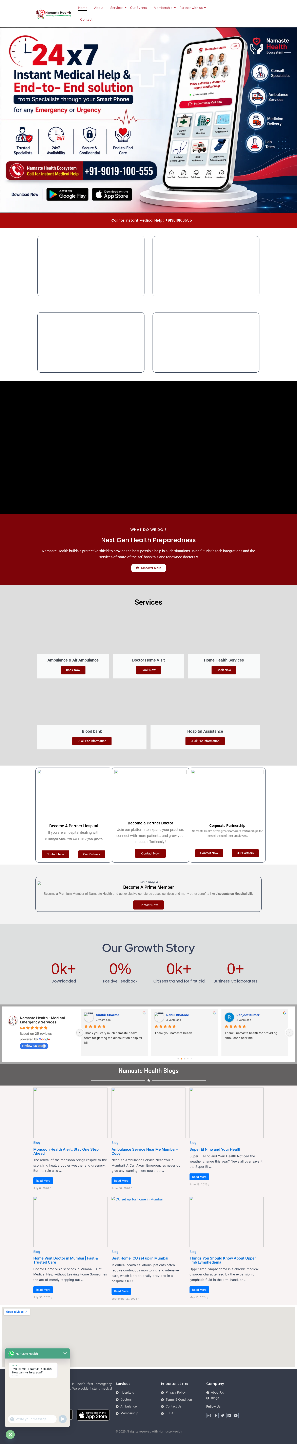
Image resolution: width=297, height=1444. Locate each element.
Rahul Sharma (177, 1015)
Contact (86, 19)
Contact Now (150, 853)
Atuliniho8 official (110, 1015)
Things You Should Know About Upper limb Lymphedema (223, 1260)
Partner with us (191, 8)
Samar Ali (244, 1015)
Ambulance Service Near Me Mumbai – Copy (145, 1151)
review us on (32, 1046)
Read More (43, 1180)
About (98, 8)
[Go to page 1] (181, 1059)
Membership (163, 8)
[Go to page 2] (184, 1059)
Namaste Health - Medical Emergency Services (42, 1020)
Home (82, 8)
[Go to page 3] (188, 1059)
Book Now (73, 670)
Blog (36, 1143)
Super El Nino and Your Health (215, 1149)
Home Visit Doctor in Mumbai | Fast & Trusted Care (65, 1260)
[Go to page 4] (191, 1058)
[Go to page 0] (178, 1058)
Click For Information (92, 741)
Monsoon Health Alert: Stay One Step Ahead (66, 1151)
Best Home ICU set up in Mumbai (140, 1258)
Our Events (138, 8)
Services (116, 8)
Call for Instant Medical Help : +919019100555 (151, 220)
